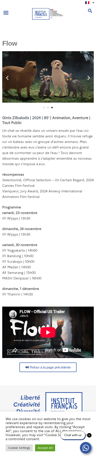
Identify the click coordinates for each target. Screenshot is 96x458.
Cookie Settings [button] (19, 448)
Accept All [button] (45, 448)
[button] (6, 12)
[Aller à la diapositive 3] (52, 107)
